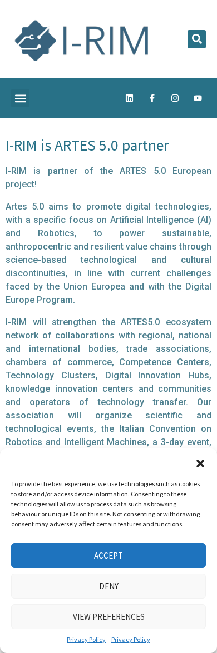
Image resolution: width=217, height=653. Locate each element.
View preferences (109, 616)
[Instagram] (174, 98)
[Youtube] (197, 98)
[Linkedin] (129, 98)
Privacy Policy (86, 639)
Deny (109, 586)
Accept (108, 555)
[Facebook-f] (152, 98)
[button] (200, 462)
